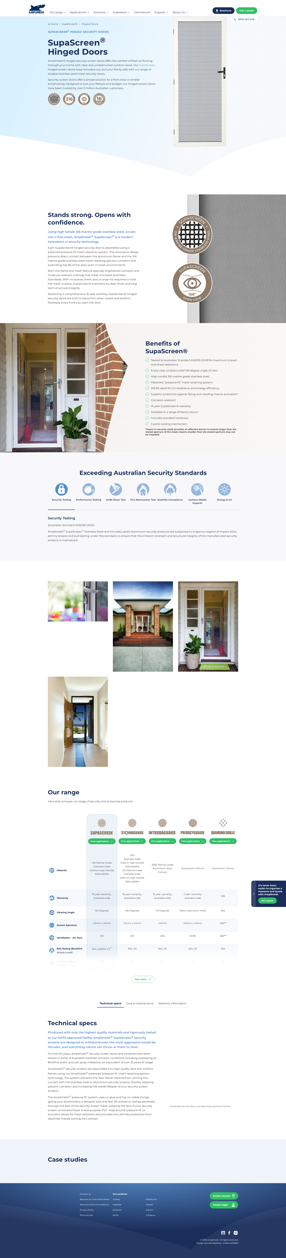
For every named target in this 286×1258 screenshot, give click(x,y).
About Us (178, 12)
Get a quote (246, 10)
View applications (100, 841)
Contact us (85, 1194)
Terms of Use (86, 1215)
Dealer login (220, 1204)
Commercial (142, 12)
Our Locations (120, 1194)
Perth (116, 1215)
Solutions (99, 12)
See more (140, 979)
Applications (78, 12)
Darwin (149, 1210)
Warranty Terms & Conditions (94, 1204)
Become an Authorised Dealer (95, 1199)
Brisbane (117, 1210)
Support (159, 12)
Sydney (116, 1199)
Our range (56, 12)
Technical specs (110, 1003)
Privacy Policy (87, 1210)
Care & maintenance (139, 1003)
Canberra (150, 1215)
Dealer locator (221, 1195)
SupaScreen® (69, 24)
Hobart (149, 1204)
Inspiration (120, 12)
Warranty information (172, 1003)
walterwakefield (230, 1243)
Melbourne (151, 1199)
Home (54, 24)
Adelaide (117, 1204)
